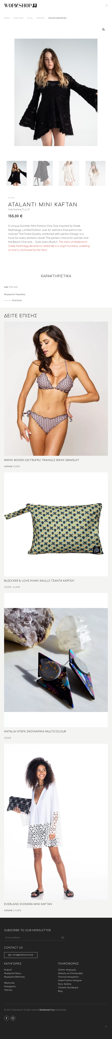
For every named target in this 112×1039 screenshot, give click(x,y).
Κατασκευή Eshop (47, 1009)
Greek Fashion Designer (70, 980)
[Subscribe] (63, 938)
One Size (13, 287)
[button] (106, 5)
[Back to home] (20, 5)
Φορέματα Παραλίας (14, 294)
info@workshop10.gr (22, 955)
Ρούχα (11, 198)
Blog (60, 991)
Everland (17, 300)
